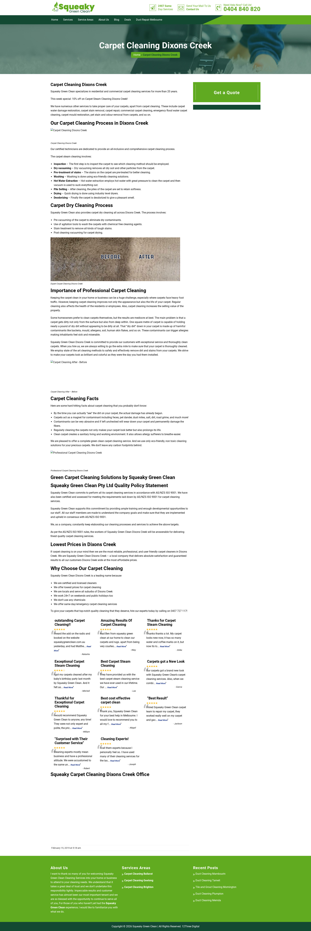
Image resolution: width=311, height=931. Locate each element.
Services (68, 19)
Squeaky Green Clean (144, 926)
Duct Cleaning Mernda (208, 900)
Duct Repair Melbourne (149, 19)
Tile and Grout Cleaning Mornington (216, 887)
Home (54, 19)
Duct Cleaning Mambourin (210, 873)
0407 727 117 (179, 610)
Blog (116, 19)
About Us (103, 19)
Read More (121, 646)
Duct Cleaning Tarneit (208, 880)
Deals (127, 19)
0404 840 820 (242, 8)
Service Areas (85, 19)
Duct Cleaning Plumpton (209, 893)
